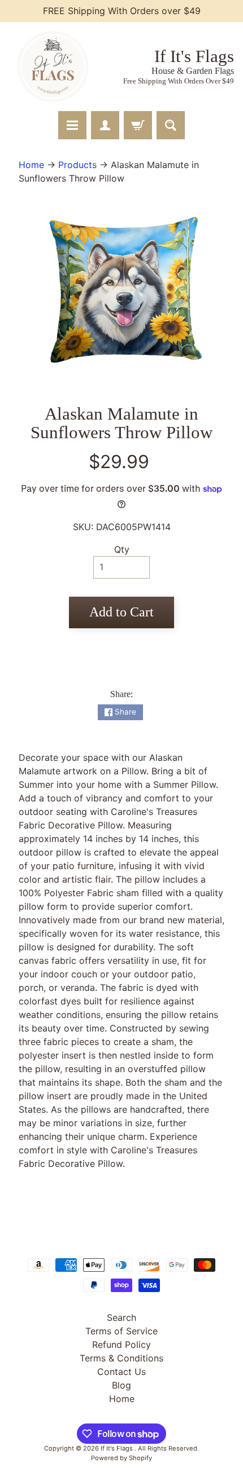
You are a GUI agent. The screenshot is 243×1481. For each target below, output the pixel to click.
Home (31, 164)
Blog (121, 1385)
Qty (121, 549)
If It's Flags (117, 1448)
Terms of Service (121, 1331)
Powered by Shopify (121, 1458)
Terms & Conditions (121, 1358)
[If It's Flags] (51, 66)
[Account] (105, 125)
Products (77, 164)
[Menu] (72, 125)
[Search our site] (171, 125)
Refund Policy (121, 1344)
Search (121, 1317)
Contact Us (121, 1371)
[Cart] (138, 125)
